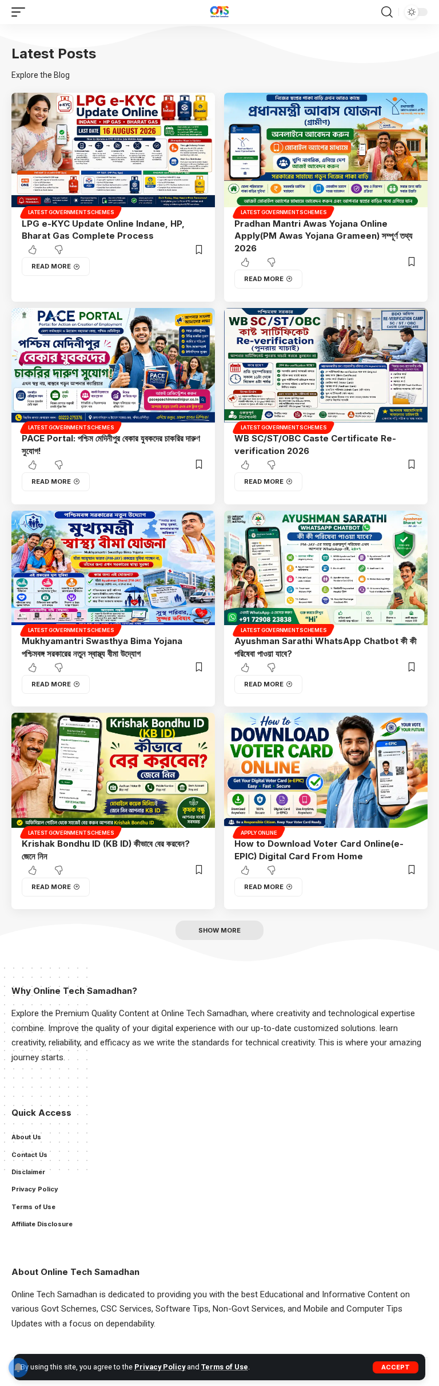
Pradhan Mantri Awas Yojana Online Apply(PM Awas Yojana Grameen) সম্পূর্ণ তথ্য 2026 (323, 236)
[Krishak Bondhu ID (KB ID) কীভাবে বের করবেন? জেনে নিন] (113, 774)
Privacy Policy (159, 1367)
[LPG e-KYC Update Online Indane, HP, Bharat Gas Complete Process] (113, 154)
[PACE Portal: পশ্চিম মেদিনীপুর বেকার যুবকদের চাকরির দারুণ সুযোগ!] (113, 369)
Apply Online (259, 833)
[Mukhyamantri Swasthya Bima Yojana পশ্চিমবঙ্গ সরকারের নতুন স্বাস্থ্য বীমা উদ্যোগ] (113, 572)
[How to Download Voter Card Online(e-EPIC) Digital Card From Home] (326, 774)
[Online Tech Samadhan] (219, 12)
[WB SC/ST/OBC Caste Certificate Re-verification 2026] (326, 369)
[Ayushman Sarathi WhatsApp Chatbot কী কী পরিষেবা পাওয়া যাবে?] (326, 572)
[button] (395, 1367)
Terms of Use (224, 1367)
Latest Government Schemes (71, 212)
